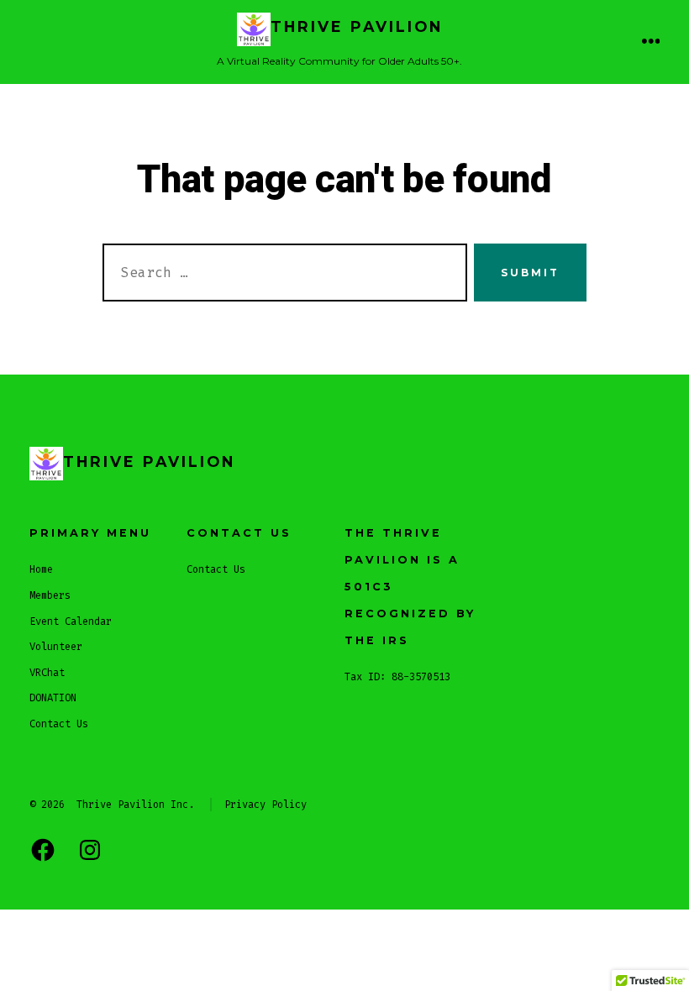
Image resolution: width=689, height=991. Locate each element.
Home (41, 569)
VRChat (47, 672)
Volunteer (55, 646)
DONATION (52, 698)
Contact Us (58, 724)
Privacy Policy (265, 804)
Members (50, 595)
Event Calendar (70, 621)
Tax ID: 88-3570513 (397, 677)
